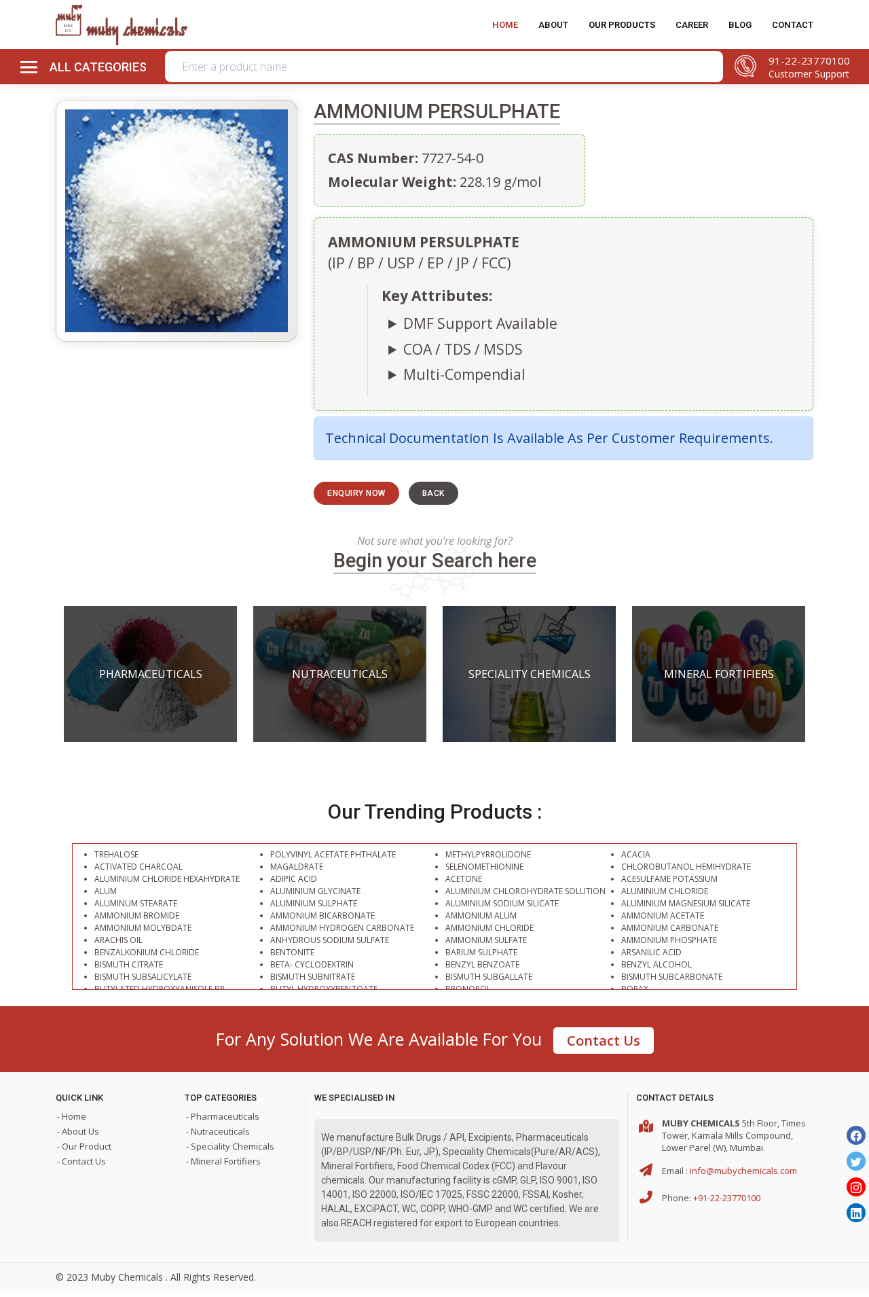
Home (505, 25)
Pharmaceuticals (150, 674)
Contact (792, 25)
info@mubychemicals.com (743, 1171)
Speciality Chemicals (529, 674)
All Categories (98, 67)
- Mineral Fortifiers (223, 1161)
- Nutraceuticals (218, 1131)
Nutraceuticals (340, 674)
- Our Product (84, 1146)
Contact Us (603, 1040)
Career (692, 25)
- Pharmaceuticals (222, 1116)
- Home (71, 1116)
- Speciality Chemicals (230, 1146)
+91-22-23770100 (726, 1198)
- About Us (78, 1131)
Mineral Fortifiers (719, 674)
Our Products (622, 25)
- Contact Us (81, 1161)
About (553, 25)
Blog (740, 25)
